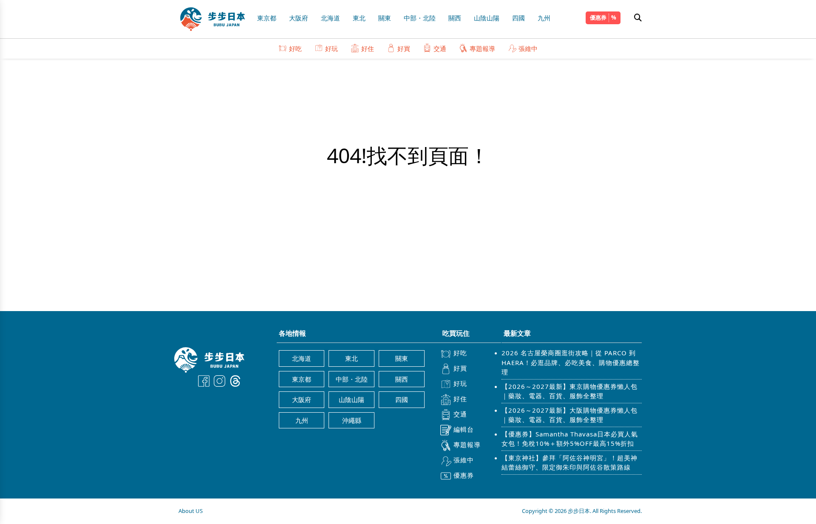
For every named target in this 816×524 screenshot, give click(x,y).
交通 (440, 48)
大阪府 (298, 18)
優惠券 (598, 17)
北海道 (330, 18)
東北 (359, 18)
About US (190, 511)
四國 (518, 18)
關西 (454, 18)
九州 (544, 18)
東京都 (266, 18)
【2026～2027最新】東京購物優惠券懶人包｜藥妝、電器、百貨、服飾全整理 (570, 391)
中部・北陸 (420, 18)
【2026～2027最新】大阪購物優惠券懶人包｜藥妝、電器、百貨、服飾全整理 (570, 415)
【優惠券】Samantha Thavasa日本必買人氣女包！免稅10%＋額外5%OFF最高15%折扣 (570, 439)
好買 (403, 48)
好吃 (295, 48)
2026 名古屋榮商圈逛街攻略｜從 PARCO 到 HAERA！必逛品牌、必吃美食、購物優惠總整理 (571, 362)
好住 (367, 48)
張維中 (528, 48)
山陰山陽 (486, 18)
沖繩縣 (351, 420)
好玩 (331, 48)
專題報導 (482, 48)
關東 (384, 18)
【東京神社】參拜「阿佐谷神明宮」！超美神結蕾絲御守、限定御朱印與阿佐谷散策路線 (570, 462)
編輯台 (463, 429)
